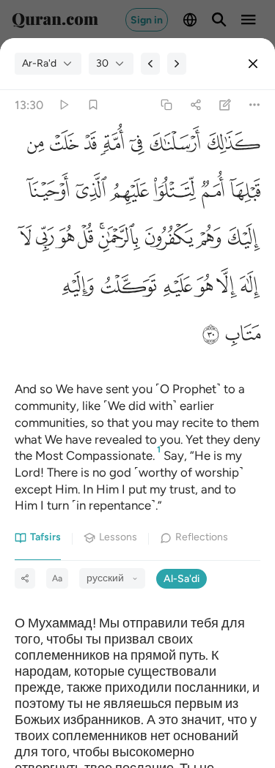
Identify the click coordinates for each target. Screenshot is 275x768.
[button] (230, 147)
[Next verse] (176, 64)
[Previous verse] (150, 64)
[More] (255, 105)
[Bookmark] (93, 105)
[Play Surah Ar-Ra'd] (63, 105)
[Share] (195, 105)
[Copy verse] (166, 105)
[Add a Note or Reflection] (225, 105)
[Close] (253, 63)
